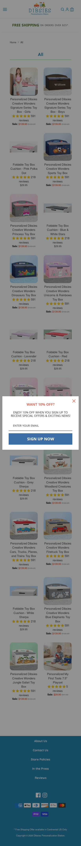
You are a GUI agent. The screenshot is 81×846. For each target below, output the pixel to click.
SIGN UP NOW (40, 439)
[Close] (74, 401)
